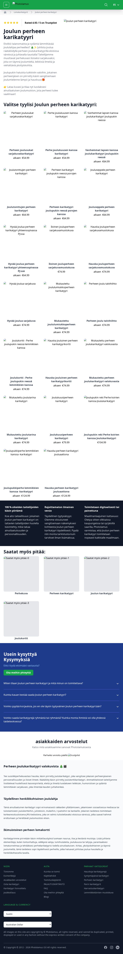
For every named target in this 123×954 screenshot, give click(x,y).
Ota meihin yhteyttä (18, 672)
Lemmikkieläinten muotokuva (98, 892)
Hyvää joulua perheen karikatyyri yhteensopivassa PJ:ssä (21, 267)
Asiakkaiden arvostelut (15, 880)
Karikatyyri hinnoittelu (15, 888)
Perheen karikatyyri (93, 880)
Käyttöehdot (50, 875)
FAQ (46, 888)
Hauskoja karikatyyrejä (95, 871)
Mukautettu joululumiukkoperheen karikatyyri (61, 324)
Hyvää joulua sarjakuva (21, 320)
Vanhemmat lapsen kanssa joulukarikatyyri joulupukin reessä (101, 153)
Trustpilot (51, 22)
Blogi (46, 896)
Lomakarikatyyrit (21, 12)
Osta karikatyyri (11, 884)
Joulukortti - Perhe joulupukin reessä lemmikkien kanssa (21, 381)
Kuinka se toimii (52, 871)
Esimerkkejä (10, 875)
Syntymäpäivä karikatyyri (96, 875)
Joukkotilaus (10, 892)
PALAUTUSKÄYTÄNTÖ (54, 884)
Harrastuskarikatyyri (94, 888)
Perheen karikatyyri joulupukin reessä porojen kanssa (61, 210)
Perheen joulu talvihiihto (102, 320)
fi (114, 4)
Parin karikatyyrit (92, 884)
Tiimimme (9, 871)
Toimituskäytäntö (52, 880)
